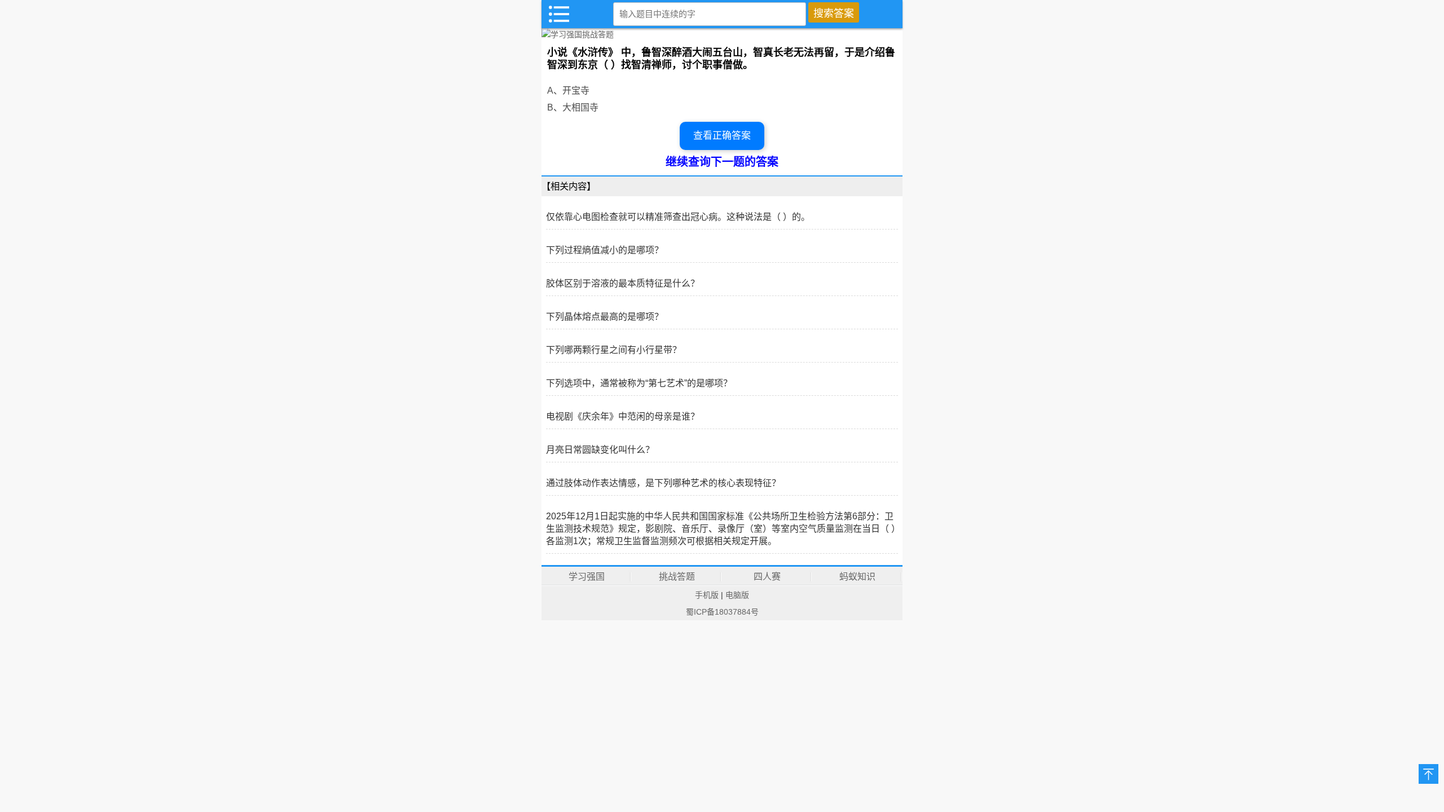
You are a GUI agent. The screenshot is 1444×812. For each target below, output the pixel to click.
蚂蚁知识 (857, 576)
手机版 (707, 594)
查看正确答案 (722, 135)
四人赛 (767, 576)
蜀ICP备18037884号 (722, 611)
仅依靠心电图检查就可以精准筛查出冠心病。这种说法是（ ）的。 (678, 217)
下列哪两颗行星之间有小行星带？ (613, 350)
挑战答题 (677, 576)
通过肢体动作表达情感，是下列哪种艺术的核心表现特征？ (663, 483)
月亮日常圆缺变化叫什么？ (600, 449)
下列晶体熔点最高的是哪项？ (604, 316)
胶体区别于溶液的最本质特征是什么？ (622, 283)
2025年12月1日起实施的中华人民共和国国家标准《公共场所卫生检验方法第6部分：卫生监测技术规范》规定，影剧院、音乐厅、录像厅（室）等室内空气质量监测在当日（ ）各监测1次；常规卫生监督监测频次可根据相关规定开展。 (721, 528)
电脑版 (737, 594)
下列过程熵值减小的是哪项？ (604, 250)
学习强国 (587, 576)
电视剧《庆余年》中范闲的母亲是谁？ (622, 416)
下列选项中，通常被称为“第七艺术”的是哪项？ (639, 383)
